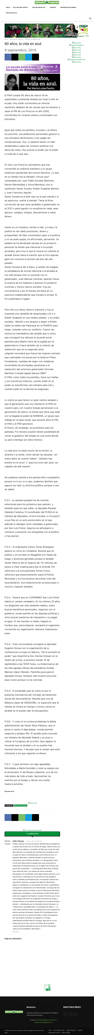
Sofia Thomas (18, 841)
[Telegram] (28, 57)
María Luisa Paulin (20, 805)
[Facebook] (8, 57)
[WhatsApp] (21, 57)
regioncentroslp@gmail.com (43, 1022)
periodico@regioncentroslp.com (47, 1020)
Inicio (6, 39)
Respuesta (16, 931)
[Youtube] (76, 1014)
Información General (16, 39)
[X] (14, 57)
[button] (90, 18)
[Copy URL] (35, 57)
